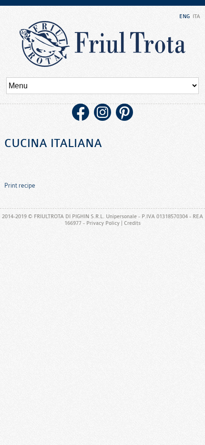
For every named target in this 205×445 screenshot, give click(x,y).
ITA (196, 16)
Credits (132, 223)
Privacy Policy (103, 223)
